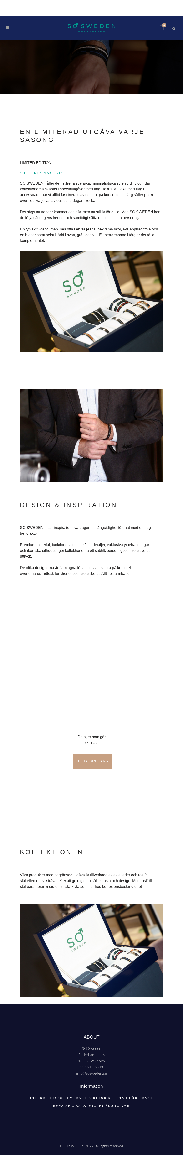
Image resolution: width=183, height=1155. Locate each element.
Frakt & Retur (90, 1098)
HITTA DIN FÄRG (92, 761)
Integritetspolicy (51, 1098)
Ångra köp (118, 1106)
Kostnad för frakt (130, 1098)
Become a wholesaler (78, 1106)
